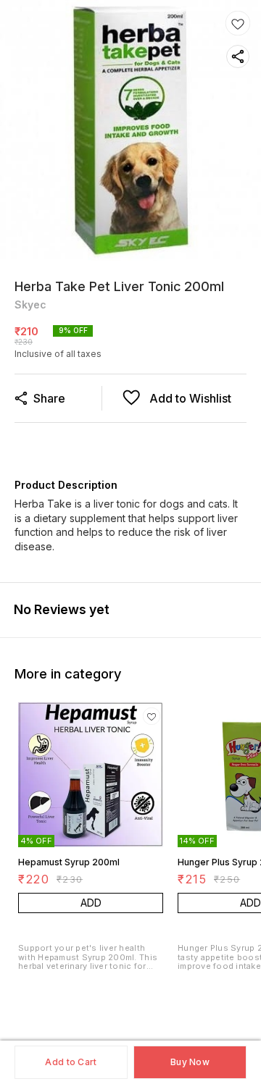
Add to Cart (70, 1061)
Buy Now (190, 1061)
